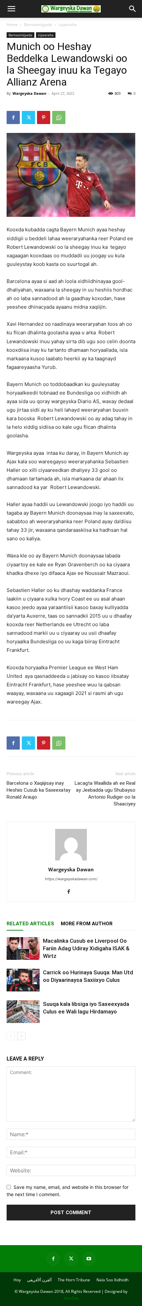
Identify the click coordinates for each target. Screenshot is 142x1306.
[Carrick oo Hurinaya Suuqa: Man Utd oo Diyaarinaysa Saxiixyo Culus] (23, 980)
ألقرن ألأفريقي (39, 1280)
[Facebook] (13, 117)
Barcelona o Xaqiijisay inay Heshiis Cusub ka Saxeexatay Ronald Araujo (38, 790)
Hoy (17, 1280)
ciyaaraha (67, 24)
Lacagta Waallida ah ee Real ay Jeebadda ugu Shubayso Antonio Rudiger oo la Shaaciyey (105, 793)
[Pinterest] (43, 117)
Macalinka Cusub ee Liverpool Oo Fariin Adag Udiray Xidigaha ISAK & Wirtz (86, 948)
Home (12, 24)
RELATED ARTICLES (30, 924)
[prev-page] (11, 1036)
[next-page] (21, 1036)
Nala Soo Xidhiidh (112, 1280)
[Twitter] (28, 117)
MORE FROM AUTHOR (87, 924)
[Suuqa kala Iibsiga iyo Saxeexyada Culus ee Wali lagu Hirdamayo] (23, 1011)
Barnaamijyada (38, 24)
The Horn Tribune (74, 1280)
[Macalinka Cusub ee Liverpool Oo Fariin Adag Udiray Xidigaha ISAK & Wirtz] (23, 948)
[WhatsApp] (58, 117)
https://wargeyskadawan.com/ (71, 879)
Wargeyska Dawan (29, 93)
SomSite (71, 1298)
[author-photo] (71, 860)
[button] (11, 9)
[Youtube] (88, 1258)
